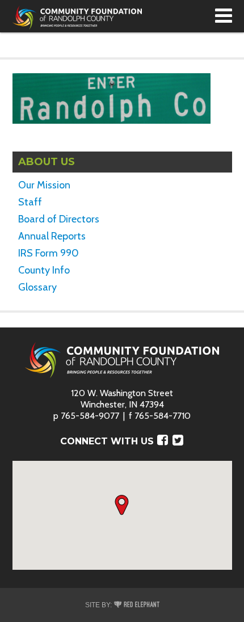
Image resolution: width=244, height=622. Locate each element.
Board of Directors (58, 219)
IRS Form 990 (48, 253)
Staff (30, 202)
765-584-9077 (90, 415)
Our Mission (44, 185)
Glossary (37, 287)
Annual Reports (52, 236)
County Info (44, 270)
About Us (46, 162)
